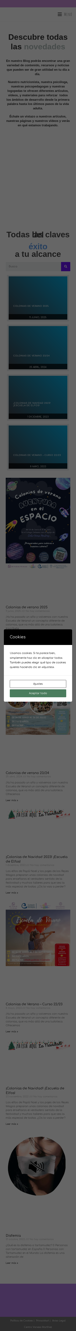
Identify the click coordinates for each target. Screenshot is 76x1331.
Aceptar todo (38, 693)
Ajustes (38, 684)
